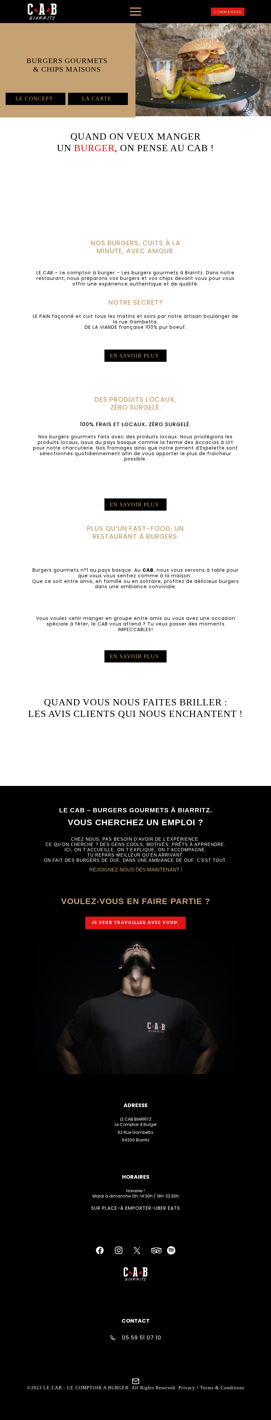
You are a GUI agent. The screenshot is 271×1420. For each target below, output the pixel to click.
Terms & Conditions (222, 1387)
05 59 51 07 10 (141, 1337)
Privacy (186, 1387)
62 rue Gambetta (135, 1132)
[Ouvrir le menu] (135, 11)
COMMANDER (228, 11)
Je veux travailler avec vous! (135, 922)
